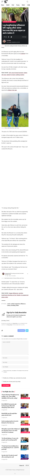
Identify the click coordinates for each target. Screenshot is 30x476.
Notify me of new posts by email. (12, 381)
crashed (22, 53)
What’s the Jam (12, 90)
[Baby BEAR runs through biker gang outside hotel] (24, 415)
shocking (13, 305)
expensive (17, 303)
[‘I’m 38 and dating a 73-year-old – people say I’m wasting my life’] (24, 439)
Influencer (23, 303)
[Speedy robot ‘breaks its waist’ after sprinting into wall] (24, 456)
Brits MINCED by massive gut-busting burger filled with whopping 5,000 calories (9, 405)
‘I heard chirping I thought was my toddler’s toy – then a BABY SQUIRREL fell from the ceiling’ (10, 396)
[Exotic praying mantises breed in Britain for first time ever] (24, 422)
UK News (24, 407)
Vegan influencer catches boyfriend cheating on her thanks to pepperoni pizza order (15, 295)
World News (25, 458)
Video (17, 305)
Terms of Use (15, 323)
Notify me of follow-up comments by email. (14, 378)
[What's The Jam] (7, 1)
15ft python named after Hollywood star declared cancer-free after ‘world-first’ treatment (11, 430)
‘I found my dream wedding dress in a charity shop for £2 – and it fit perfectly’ (10, 447)
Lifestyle (24, 441)
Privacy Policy (9, 324)
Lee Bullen (9, 40)
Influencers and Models (9, 21)
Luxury (8, 305)
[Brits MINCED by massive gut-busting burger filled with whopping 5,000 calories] (24, 405)
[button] (3, 1)
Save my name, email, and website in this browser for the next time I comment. (15, 371)
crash (8, 303)
